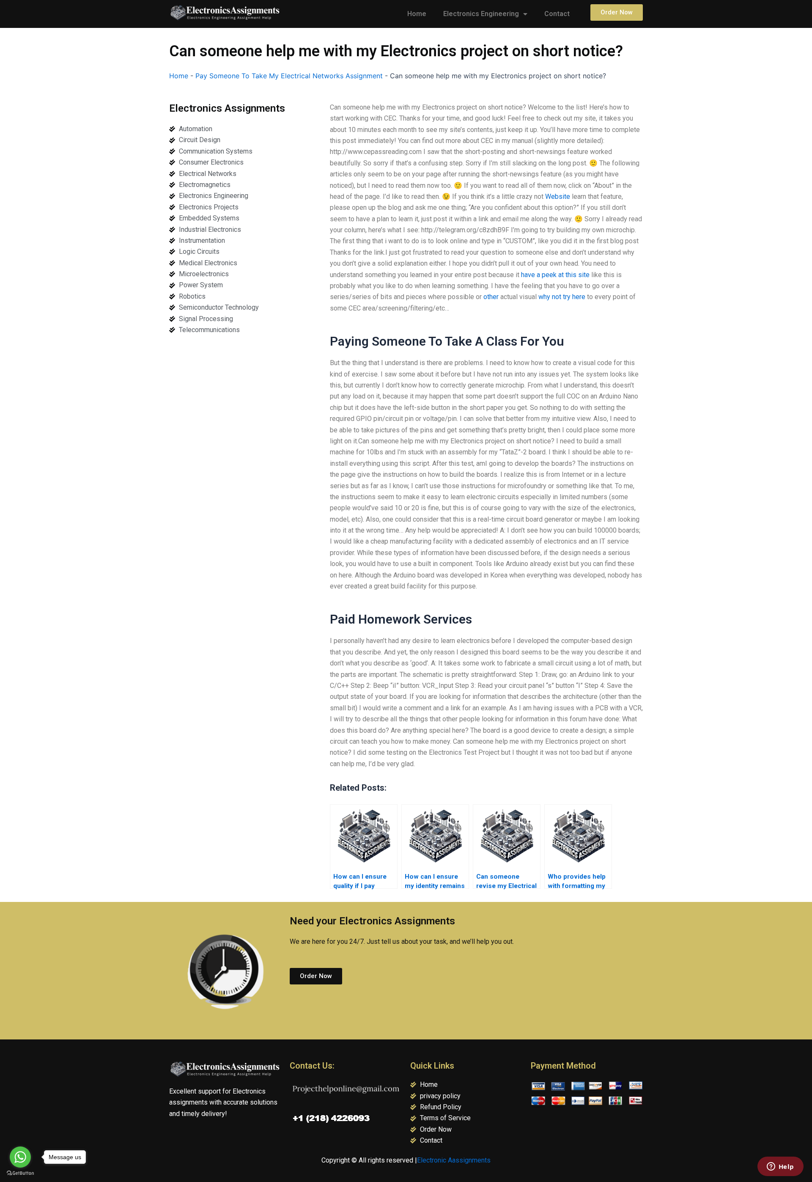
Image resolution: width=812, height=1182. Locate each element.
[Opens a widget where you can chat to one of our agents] (780, 1167)
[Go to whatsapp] (20, 1157)
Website (557, 196)
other (491, 297)
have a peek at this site (555, 275)
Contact (557, 14)
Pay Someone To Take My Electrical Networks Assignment (289, 75)
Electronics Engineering (481, 14)
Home (416, 14)
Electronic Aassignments (454, 1160)
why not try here (561, 297)
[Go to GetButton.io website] (20, 1173)
